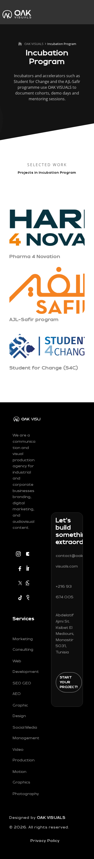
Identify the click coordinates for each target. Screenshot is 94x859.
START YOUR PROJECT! (69, 682)
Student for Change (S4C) (43, 368)
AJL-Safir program (34, 319)
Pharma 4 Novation (35, 256)
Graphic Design (20, 710)
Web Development (26, 666)
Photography (26, 794)
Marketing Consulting (23, 644)
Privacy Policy (45, 841)
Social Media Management (26, 732)
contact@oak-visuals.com (70, 561)
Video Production (23, 755)
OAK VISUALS (51, 817)
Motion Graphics (21, 777)
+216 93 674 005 (64, 592)
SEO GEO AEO (22, 688)
